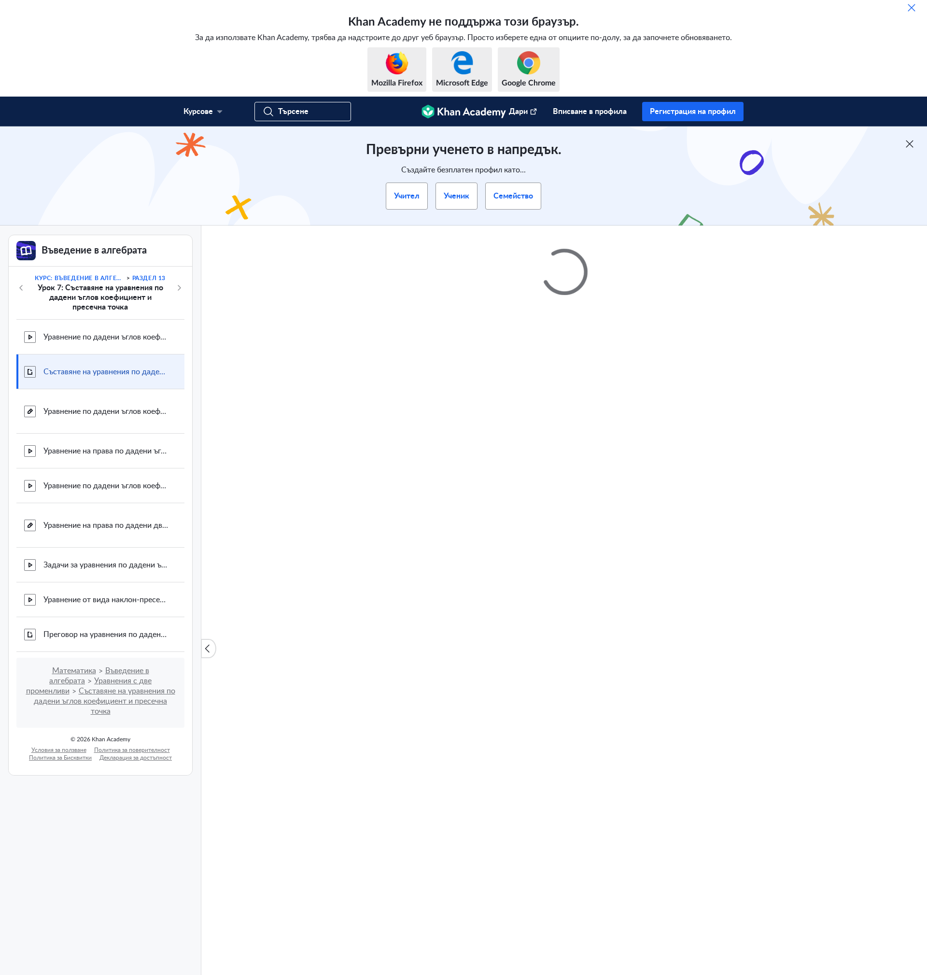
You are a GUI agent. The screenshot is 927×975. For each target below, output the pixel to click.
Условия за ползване (58, 750)
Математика (74, 671)
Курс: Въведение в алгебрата (80, 278)
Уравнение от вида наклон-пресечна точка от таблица (106, 600)
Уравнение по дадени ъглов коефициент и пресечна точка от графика (106, 337)
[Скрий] (911, 7)
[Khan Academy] (463, 111)
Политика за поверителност (132, 750)
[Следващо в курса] (179, 288)
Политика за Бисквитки (60, 758)
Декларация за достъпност (135, 758)
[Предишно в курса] (21, 288)
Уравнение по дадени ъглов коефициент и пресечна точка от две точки (106, 486)
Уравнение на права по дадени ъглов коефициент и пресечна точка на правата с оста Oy (106, 451)
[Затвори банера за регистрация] (909, 144)
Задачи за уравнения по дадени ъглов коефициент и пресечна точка (106, 565)
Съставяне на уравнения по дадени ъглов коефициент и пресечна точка (106, 372)
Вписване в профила (590, 111)
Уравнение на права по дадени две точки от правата (106, 525)
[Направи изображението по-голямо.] (564, 560)
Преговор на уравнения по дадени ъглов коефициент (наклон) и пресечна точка (106, 634)
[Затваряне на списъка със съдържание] (208, 648)
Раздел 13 (149, 278)
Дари (518, 111)
